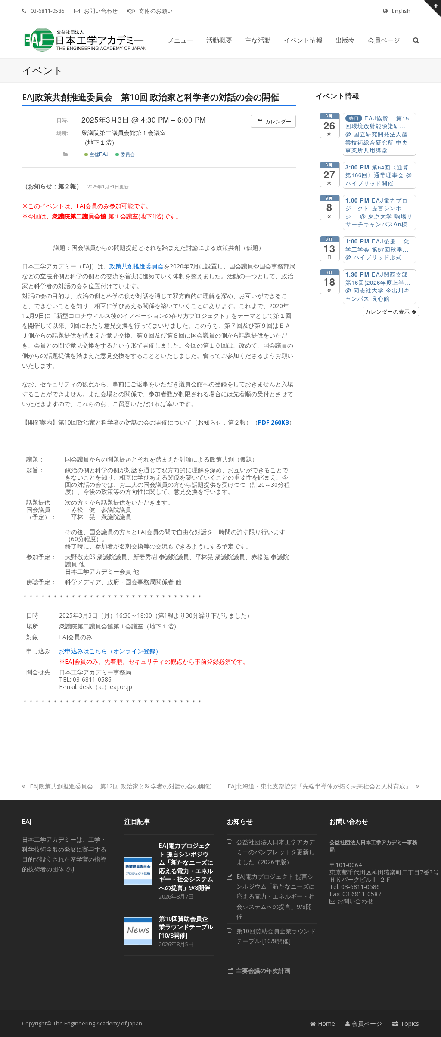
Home (326, 1023)
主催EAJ (98, 154)
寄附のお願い (156, 11)
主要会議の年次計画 (262, 970)
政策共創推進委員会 (136, 266)
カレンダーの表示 (388, 311)
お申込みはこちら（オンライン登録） (110, 651)
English (401, 11)
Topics (410, 1023)
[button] (416, 40)
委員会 (127, 154)
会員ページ (367, 1023)
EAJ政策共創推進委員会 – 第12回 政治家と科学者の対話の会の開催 (120, 786)
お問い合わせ (101, 11)
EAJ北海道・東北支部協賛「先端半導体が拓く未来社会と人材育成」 (319, 786)
